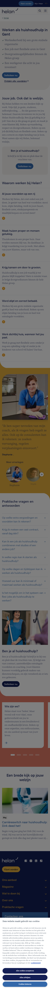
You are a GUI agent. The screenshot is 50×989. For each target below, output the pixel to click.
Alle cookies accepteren (25, 971)
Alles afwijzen (25, 977)
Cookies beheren (25, 984)
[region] (25, 953)
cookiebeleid (36, 963)
